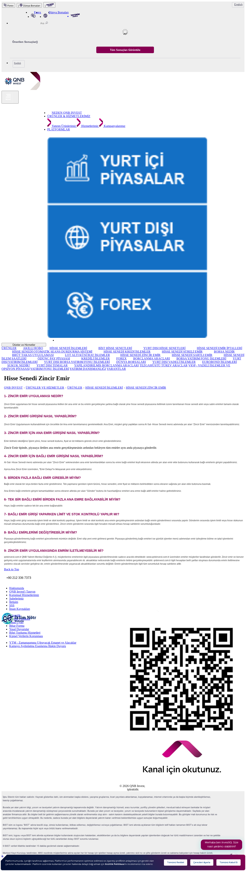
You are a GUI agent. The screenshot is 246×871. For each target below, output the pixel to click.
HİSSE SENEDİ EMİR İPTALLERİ (219, 348)
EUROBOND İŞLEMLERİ (219, 362)
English (238, 4)
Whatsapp (152, 614)
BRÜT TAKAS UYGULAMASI (33, 355)
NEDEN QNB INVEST (67, 112)
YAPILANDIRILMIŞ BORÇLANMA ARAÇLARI (106, 365)
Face (128, 613)
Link (138, 613)
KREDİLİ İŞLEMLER (95, 358)
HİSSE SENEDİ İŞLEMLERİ (68, 348)
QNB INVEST (13, 387)
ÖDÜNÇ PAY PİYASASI (54, 358)
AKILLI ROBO (33, 348)
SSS (11, 605)
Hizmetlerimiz (90, 126)
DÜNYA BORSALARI (131, 362)
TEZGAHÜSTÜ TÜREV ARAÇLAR (164, 365)
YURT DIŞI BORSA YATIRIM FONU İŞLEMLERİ (77, 362)
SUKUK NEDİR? (18, 365)
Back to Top (11, 569)
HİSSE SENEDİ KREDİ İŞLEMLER (127, 351)
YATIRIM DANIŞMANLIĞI (88, 368)
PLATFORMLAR (58, 129)
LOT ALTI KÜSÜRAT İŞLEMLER (87, 355)
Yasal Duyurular (19, 629)
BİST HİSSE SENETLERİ (115, 348)
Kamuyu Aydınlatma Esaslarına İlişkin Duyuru (37, 646)
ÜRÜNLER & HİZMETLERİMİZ (68, 116)
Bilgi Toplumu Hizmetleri (24, 632)
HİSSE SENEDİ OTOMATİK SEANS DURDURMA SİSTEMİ (52, 351)
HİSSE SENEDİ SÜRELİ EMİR (182, 351)
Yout (144, 614)
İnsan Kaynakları (19, 608)
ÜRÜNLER (9, 348)
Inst (122, 613)
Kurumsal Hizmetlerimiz (24, 595)
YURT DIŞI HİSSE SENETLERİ (164, 348)
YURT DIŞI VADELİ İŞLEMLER (174, 362)
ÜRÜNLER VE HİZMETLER (45, 387)
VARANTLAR (116, 368)
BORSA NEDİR (224, 351)
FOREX (121, 358)
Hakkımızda (16, 588)
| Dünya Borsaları (29, 5)
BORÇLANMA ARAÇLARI (151, 358)
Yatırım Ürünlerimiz (64, 126)
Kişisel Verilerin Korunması (26, 636)
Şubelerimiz (16, 598)
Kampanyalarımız (114, 126)
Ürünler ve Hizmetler (23, 344)
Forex (10, 5)
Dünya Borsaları (59, 12)
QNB (123, 789)
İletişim (13, 602)
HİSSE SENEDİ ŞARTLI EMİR (192, 355)
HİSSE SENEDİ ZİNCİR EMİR (140, 355)
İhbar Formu (16, 625)
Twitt (134, 613)
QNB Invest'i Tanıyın (22, 591)
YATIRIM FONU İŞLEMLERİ (49, 368)
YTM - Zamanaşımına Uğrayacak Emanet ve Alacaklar (42, 642)
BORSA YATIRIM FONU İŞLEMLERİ (201, 358)
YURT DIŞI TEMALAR (52, 365)
